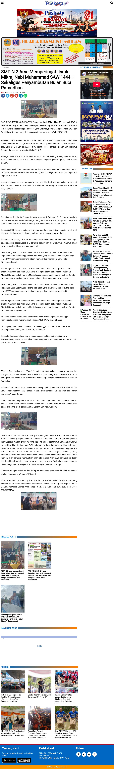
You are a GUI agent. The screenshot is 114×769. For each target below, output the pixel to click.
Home (3, 67)
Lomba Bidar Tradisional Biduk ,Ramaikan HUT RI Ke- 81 (39, 696)
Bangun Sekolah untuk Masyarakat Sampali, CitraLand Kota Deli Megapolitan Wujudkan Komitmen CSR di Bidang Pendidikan (64, 700)
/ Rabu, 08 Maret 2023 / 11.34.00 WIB (14, 92)
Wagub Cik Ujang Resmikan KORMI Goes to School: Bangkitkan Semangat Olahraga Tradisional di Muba (102, 314)
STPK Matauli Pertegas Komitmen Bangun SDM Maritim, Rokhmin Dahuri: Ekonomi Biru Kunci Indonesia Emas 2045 (102, 224)
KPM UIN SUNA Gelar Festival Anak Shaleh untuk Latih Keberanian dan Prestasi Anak (12, 733)
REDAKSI (42, 753)
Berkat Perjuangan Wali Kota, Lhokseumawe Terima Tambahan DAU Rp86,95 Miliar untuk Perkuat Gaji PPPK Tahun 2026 (102, 208)
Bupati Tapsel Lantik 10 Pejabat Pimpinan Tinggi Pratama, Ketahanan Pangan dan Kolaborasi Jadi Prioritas (103, 192)
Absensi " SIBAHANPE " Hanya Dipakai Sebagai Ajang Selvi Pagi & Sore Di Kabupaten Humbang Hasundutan (102, 178)
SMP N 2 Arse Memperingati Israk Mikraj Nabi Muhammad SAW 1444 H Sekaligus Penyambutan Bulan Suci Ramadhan (12, 575)
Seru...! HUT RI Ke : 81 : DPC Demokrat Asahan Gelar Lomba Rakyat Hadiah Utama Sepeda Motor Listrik (66, 734)
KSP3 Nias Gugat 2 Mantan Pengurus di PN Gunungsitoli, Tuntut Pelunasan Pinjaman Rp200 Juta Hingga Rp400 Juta (102, 240)
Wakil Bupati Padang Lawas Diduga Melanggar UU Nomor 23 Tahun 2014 (102, 285)
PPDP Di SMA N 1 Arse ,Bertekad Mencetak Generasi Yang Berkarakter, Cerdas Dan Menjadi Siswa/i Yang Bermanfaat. (39, 575)
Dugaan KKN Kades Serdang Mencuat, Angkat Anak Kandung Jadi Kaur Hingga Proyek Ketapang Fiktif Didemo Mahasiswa (102, 271)
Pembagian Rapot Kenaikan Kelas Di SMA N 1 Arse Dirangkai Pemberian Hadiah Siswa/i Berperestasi (12, 618)
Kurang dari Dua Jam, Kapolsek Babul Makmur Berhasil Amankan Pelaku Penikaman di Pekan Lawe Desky (103, 256)
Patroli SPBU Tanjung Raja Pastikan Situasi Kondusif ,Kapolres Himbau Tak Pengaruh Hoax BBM (11, 698)
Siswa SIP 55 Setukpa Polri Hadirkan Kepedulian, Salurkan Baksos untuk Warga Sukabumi (102, 300)
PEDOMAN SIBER (55, 753)
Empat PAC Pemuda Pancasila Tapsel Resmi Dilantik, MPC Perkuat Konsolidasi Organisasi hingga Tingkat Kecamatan (38, 735)
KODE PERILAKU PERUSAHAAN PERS (54, 758)
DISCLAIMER (44, 756)
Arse (7, 67)
